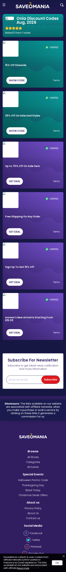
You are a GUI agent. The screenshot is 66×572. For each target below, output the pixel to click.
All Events (33, 467)
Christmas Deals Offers (33, 495)
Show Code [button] (16, 80)
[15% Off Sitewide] (10, 49)
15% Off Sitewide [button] (15, 65)
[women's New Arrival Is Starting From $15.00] (10, 301)
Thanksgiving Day (33, 485)
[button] (4, 5)
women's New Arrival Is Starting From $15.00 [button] (29, 319)
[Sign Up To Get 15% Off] (10, 250)
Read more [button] (23, 568)
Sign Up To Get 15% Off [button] (19, 267)
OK (57, 563)
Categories (33, 462)
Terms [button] (56, 80)
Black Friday (33, 490)
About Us (33, 513)
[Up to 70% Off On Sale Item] (10, 150)
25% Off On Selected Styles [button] (22, 115)
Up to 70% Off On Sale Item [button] (22, 166)
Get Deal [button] (14, 181)
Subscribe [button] (50, 379)
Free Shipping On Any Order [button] (22, 216)
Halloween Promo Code (33, 480)
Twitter (36, 540)
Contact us (33, 518)
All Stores (33, 457)
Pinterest (36, 546)
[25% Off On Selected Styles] (10, 99)
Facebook (36, 533)
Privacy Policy (33, 508)
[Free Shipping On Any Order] (10, 200)
